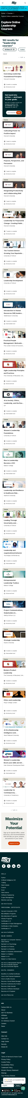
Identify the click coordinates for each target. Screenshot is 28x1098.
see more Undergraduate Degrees (11, 962)
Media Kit (4, 1047)
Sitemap (3, 1073)
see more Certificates (7, 932)
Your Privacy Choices (8, 1075)
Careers (3, 1023)
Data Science (5, 892)
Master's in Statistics (7, 954)
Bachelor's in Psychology (8, 944)
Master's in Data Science (8, 959)
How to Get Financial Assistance (10, 976)
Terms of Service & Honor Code (11, 1056)
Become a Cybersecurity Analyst (11, 984)
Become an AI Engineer (8, 991)
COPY (19, 112)
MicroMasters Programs (8, 913)
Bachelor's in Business (8, 949)
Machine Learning (6, 900)
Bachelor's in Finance (7, 946)
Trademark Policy (7, 1067)
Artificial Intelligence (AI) (8, 880)
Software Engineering (7, 895)
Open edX (4, 1018)
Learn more (15, 10)
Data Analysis (5, 885)
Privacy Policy (5, 1059)
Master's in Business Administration (11, 951)
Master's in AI (5, 956)
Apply (18, 1085)
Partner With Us (6, 1007)
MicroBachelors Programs (9, 916)
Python (3, 877)
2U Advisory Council (8, 1021)
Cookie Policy (5, 1062)
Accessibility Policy (7, 1065)
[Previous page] (19, 57)
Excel (2, 890)
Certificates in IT (6, 928)
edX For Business (6, 1012)
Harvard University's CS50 (9, 911)
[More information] (16, 107)
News (3, 1026)
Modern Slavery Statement (9, 1070)
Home (3, 13)
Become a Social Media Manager (11, 981)
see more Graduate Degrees (9, 964)
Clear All (5, 53)
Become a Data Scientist (8, 986)
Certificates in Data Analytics (9, 926)
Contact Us (5, 1039)
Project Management (7, 897)
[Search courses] (25, 3)
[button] (4, 866)
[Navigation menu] (2, 3)
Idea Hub (4, 1036)
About (3, 1010)
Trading (3, 882)
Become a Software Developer (10, 989)
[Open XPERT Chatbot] (23, 1087)
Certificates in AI (6, 921)
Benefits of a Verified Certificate (10, 974)
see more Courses (6, 903)
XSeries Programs (6, 918)
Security (3, 1044)
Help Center (5, 1041)
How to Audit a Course (8, 979)
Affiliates (4, 1015)
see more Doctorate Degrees (9, 966)
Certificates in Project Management (11, 923)
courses (10, 13)
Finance (3, 887)
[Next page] (24, 57)
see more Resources (7, 995)
